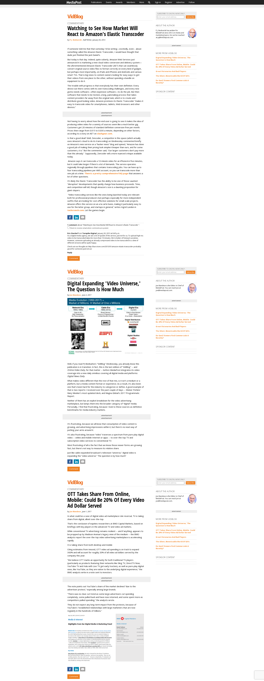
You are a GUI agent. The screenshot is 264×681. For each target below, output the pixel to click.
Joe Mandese (75, 295)
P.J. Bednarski (76, 40)
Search (149, 2)
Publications (96, 2)
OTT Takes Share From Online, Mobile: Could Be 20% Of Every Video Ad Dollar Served (175, 65)
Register (168, 2)
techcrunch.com (75, 210)
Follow (192, 2)
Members (131, 2)
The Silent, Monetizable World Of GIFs (172, 76)
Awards (119, 2)
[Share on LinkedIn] (76, 217)
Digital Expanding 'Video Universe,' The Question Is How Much (173, 58)
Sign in (158, 2)
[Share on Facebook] (70, 217)
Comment (73, 258)
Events (109, 2)
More (141, 2)
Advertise (180, 2)
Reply (69, 252)
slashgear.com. (105, 133)
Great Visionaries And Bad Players (171, 71)
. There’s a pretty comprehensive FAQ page (105, 173)
